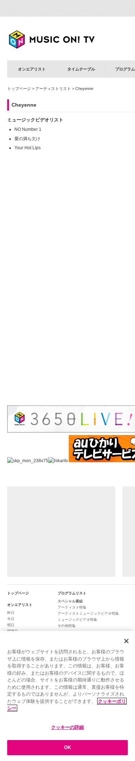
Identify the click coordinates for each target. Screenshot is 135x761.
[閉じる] (126, 641)
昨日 (10, 613)
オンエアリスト (32, 69)
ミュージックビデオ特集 (77, 620)
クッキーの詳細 (67, 727)
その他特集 (67, 626)
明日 (10, 625)
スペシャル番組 (70, 601)
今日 (10, 619)
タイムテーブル (81, 69)
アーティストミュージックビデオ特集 (88, 613)
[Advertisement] (61, 531)
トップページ (19, 88)
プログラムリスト (72, 593)
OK (67, 747)
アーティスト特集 (72, 607)
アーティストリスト (53, 88)
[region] (67, 696)
